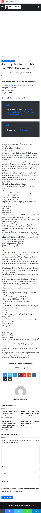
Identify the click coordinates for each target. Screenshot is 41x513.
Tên (3, 466)
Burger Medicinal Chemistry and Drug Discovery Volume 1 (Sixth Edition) (8, 424)
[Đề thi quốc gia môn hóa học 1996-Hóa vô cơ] (20, 85)
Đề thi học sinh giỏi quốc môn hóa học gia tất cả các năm (20, 112)
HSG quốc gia (21, 368)
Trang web (4, 481)
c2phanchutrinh (8, 73)
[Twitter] (10, 375)
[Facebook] (5, 375)
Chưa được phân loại (14, 57)
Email (3, 474)
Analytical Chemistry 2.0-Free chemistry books (9, 413)
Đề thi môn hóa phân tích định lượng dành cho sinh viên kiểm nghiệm (30, 413)
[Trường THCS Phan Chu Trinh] (13, 7)
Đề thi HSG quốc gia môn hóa (21, 364)
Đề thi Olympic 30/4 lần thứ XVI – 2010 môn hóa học (21, 1)
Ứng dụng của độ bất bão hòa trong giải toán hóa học (30, 423)
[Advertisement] (20, 34)
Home (5, 57)
